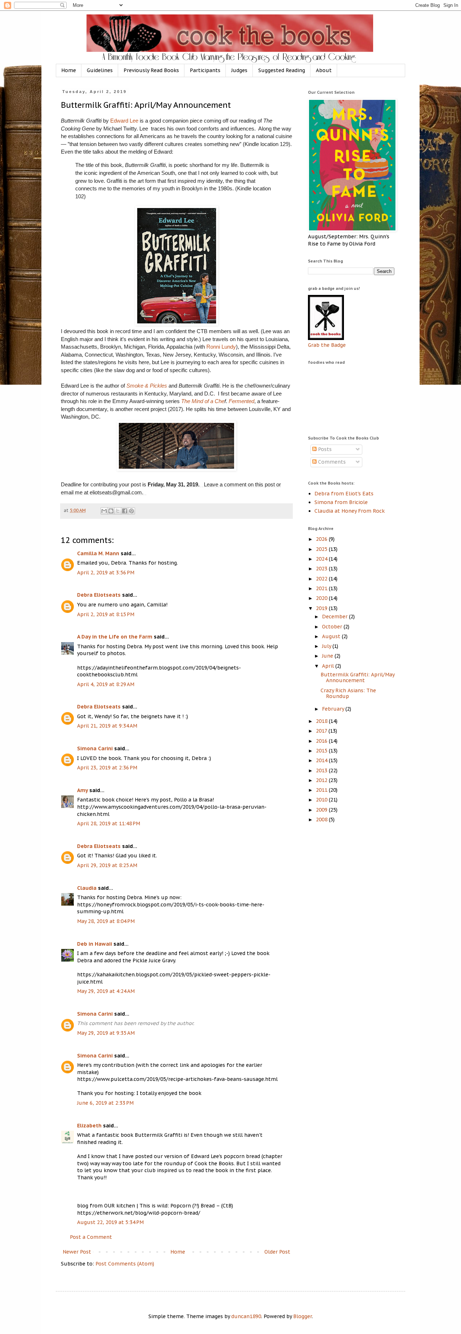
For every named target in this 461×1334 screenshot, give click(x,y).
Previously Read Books (151, 70)
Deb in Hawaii (94, 944)
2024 (322, 559)
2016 (322, 741)
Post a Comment (91, 1237)
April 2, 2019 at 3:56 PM (105, 572)
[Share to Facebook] (124, 510)
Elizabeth (89, 1125)
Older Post (277, 1252)
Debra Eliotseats (99, 595)
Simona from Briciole (341, 502)
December (335, 616)
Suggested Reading (281, 70)
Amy (82, 790)
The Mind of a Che (202, 401)
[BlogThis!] (111, 510)
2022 (322, 578)
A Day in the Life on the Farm (114, 636)
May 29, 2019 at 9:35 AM (106, 1033)
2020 (322, 598)
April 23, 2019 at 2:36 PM (107, 767)
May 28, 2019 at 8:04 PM (106, 921)
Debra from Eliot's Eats (343, 493)
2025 (322, 549)
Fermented (241, 401)
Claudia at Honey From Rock (349, 511)
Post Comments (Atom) (124, 1263)
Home (68, 70)
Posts (324, 449)
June (328, 656)
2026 (322, 539)
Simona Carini (95, 748)
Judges (239, 70)
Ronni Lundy (221, 347)
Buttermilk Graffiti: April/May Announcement (357, 677)
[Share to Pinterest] (131, 510)
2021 (322, 588)
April (328, 666)
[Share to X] (117, 510)
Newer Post (77, 1252)
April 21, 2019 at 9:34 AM (107, 726)
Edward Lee (124, 121)
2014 (322, 760)
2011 (322, 790)
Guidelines (100, 70)
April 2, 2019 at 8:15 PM (105, 614)
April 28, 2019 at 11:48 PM (108, 823)
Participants (205, 70)
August (332, 636)
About (324, 70)
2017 (322, 731)
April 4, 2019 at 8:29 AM (105, 684)
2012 (322, 780)
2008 (322, 819)
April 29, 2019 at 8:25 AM (107, 865)
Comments (331, 462)
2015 (322, 750)
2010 (322, 799)
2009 (322, 810)
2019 (322, 608)
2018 (322, 721)
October (333, 626)
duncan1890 (246, 1316)
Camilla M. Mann (98, 553)
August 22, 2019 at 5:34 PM (110, 1222)
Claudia (87, 888)
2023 (322, 568)
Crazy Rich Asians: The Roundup (348, 693)
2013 (322, 770)
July (327, 646)
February (333, 709)
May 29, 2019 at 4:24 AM (106, 991)
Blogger (302, 1316)
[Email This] (104, 510)
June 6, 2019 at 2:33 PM (105, 1103)
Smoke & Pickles (146, 386)
